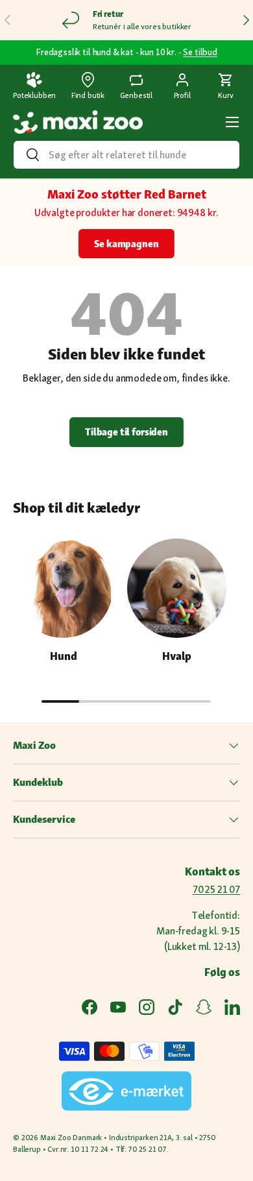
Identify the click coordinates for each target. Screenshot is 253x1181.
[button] (225, 87)
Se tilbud (200, 52)
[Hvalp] (176, 588)
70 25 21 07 (216, 889)
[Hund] (63, 588)
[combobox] (126, 155)
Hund (63, 656)
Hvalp (176, 656)
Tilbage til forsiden (126, 432)
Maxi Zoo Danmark (71, 1137)
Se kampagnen (126, 243)
